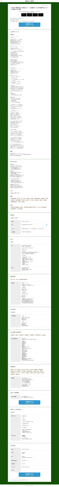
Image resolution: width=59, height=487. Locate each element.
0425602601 (24, 436)
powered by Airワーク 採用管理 (29, 485)
